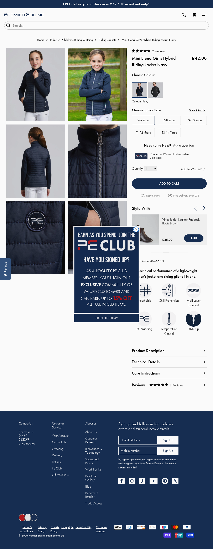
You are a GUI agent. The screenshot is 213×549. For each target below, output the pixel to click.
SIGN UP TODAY (106, 318)
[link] (106, 270)
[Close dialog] (136, 229)
